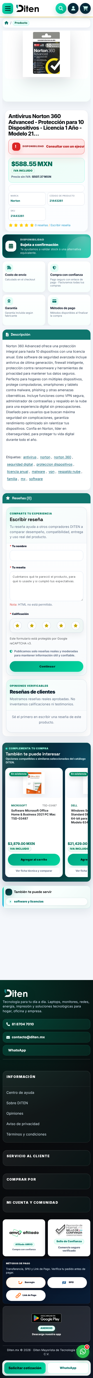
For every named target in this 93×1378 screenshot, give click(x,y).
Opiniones (14, 1113)
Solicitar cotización (25, 1368)
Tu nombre (19, 546)
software (36, 479)
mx (23, 479)
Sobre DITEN (17, 1103)
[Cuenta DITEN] (73, 8)
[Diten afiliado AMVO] (24, 1237)
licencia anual (17, 472)
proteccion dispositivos (54, 464)
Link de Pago (29, 1295)
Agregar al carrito (34, 859)
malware (38, 472)
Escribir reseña (60, 225)
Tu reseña (19, 567)
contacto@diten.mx (28, 1037)
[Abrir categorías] (7, 8)
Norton (15, 200)
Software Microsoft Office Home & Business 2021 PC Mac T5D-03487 (33, 814)
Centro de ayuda (20, 1092)
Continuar (47, 666)
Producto (21, 22)
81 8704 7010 (23, 1024)
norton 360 (62, 457)
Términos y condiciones (26, 1134)
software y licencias (29, 901)
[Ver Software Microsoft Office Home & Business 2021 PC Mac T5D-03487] (34, 783)
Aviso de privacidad (23, 1124)
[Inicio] (6, 23)
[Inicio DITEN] (34, 8)
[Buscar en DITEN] (61, 8)
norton (45, 457)
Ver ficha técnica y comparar (34, 870)
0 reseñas (41, 225)
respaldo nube (69, 472)
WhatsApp (68, 1368)
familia (12, 479)
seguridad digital (20, 464)
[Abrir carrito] (85, 8)
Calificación (20, 614)
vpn (52, 472)
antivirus (30, 457)
